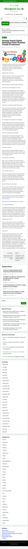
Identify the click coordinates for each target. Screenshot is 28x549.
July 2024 (5, 429)
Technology (5, 517)
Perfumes (5, 504)
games (4, 480)
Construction (5, 453)
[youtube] (17, 5)
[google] (15, 5)
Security (4, 509)
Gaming (4, 482)
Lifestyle (4, 496)
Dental (4, 458)
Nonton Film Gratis (6, 535)
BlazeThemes (15, 544)
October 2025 (5, 391)
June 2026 (5, 369)
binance (4, 356)
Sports (4, 515)
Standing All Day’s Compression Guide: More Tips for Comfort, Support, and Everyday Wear (5, 1)
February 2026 (6, 380)
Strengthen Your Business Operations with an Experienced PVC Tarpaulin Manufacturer (14, 278)
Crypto (4, 455)
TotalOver (4, 538)
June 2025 (5, 402)
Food (4, 477)
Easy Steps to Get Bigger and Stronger (16, 356)
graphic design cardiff (7, 536)
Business (5, 445)
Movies (4, 498)
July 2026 (5, 367)
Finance (4, 472)
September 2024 (6, 426)
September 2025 (6, 394)
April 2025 (5, 407)
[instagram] (12, 5)
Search (3, 300)
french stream (5, 530)
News (4, 501)
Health (4, 488)
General (4, 485)
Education (5, 463)
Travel (4, 523)
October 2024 (5, 423)
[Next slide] (26, 1)
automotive (5, 442)
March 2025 (5, 410)
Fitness (4, 474)
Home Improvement (7, 490)
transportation (6, 520)
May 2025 (5, 405)
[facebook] (10, 5)
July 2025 (5, 399)
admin (4, 47)
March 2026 (5, 378)
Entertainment (6, 466)
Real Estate (5, 507)
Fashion (4, 37)
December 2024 (6, 418)
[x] (14, 5)
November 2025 (6, 388)
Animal (4, 439)
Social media (5, 512)
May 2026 (5, 372)
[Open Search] (24, 18)
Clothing (4, 450)
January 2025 (5, 415)
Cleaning (4, 447)
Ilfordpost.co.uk (14, 8)
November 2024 (6, 421)
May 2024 (5, 431)
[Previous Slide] (24, 1)
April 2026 (5, 375)
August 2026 (5, 364)
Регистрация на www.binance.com (11, 351)
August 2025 (5, 396)
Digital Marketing (6, 461)
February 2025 (6, 413)
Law (3, 493)
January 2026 (5, 383)
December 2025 (6, 386)
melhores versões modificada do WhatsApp (12, 533)
